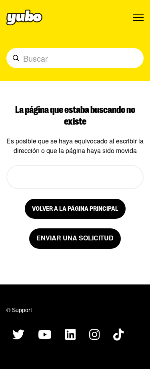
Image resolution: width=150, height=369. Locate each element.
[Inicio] (24, 18)
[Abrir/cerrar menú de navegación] (138, 17)
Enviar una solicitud (75, 237)
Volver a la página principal (75, 208)
